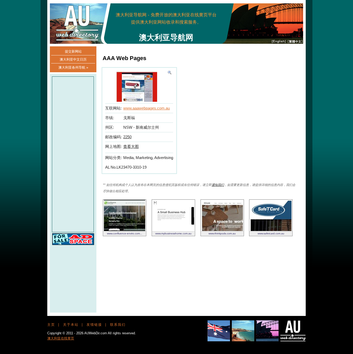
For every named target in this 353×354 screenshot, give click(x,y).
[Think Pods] (222, 230)
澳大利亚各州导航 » (73, 67)
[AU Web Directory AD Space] (73, 243)
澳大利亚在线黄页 (60, 338)
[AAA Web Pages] (136, 100)
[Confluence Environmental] (124, 230)
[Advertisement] (205, 18)
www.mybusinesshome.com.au (173, 233)
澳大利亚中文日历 (73, 59)
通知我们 (218, 185)
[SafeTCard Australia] (270, 230)
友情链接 (94, 325)
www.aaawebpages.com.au (146, 108)
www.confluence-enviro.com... (124, 233)
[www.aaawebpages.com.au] (169, 73)
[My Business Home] (173, 230)
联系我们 (118, 325)
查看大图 (131, 146)
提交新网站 (73, 51)
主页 (51, 325)
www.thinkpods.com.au (222, 233)
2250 (127, 137)
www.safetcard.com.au (271, 233)
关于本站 (71, 325)
